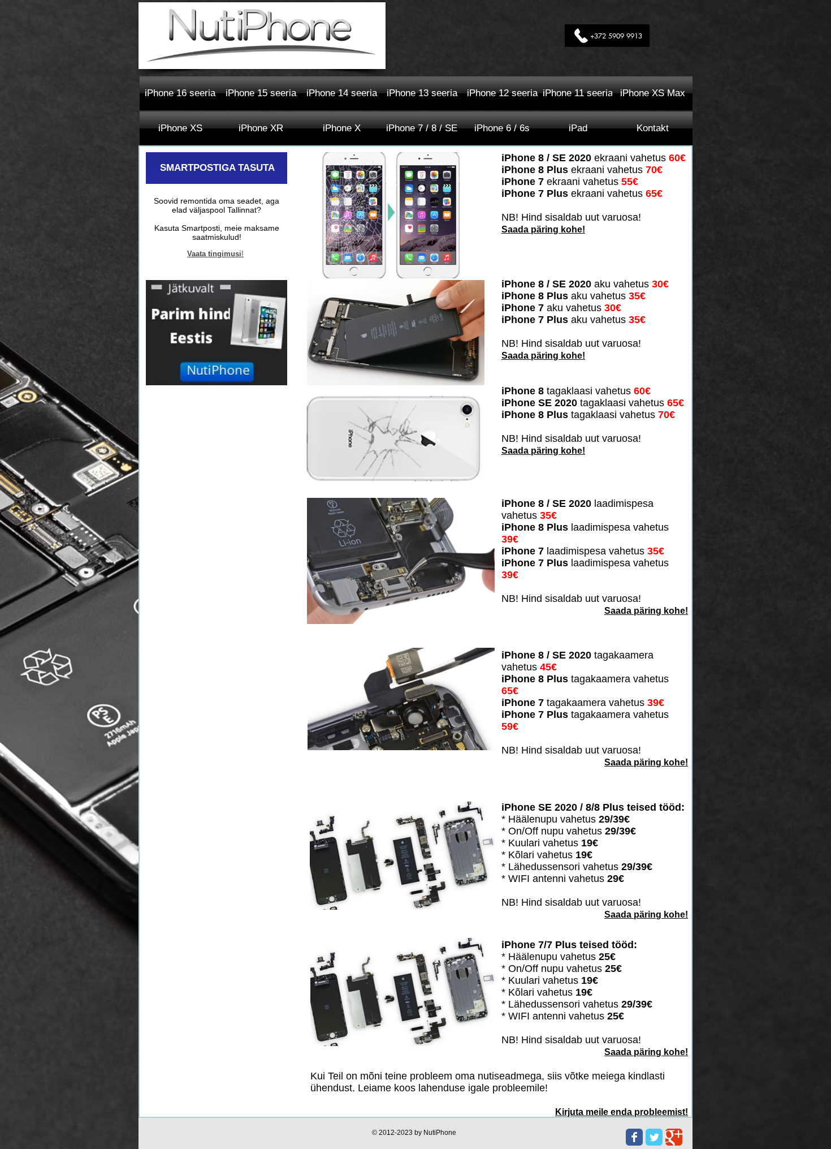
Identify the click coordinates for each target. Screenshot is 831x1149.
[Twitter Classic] (654, 1137)
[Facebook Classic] (634, 1137)
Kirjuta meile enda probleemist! (621, 1112)
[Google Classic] (673, 1137)
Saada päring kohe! (543, 229)
